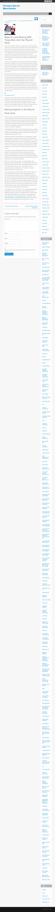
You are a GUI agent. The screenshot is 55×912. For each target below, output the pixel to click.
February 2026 (45, 103)
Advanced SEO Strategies (45, 243)
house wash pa (45, 491)
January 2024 (45, 165)
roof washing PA (45, 769)
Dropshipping (45, 337)
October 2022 (45, 211)
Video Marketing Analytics (46, 851)
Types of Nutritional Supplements (45, 831)
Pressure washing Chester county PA (46, 742)
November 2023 (45, 171)
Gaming (44, 427)
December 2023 (45, 168)
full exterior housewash (44, 424)
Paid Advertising (45, 703)
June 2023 (44, 186)
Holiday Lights (45, 449)
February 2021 (45, 229)
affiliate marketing (46, 247)
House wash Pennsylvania (45, 574)
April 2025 (44, 134)
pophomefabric (45, 723)
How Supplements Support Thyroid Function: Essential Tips (46, 58)
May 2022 (44, 226)
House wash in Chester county (45, 487)
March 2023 (45, 195)
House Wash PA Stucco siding (45, 554)
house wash (45, 464)
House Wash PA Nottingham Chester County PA (45, 536)
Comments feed (45, 899)
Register (44, 889)
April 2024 (44, 155)
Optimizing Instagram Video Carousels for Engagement (46, 38)
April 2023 (44, 192)
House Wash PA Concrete (45, 516)
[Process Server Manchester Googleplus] (45, 1)
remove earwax (45, 757)
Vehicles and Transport (45, 838)
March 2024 (45, 158)
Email (6, 238)
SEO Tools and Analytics (45, 787)
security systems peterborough (46, 777)
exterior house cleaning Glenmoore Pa (45, 385)
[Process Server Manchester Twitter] (51, 1)
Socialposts (44, 806)
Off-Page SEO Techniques (45, 692)
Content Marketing (44, 307)
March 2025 (45, 137)
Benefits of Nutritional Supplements (45, 254)
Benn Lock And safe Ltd (45, 263)
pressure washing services (46, 746)
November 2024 (45, 149)
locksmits (44, 630)
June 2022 (44, 223)
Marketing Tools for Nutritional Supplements (45, 670)
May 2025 (44, 131)
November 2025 (45, 112)
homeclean (44, 461)
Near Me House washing (45, 684)
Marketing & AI (45, 649)
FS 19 (43, 420)
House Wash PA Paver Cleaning (45, 541)
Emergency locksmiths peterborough (45, 376)
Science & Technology (44, 773)
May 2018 (44, 232)
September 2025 (46, 118)
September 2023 (46, 177)
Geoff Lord (44, 72)
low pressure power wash (45, 642)
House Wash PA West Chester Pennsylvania (45, 565)
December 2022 (45, 205)
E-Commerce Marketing (45, 341)
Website (6, 243)
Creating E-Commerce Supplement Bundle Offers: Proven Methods (46, 51)
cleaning (44, 300)
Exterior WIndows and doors (46, 397)
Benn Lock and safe (45, 259)
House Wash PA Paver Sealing (45, 550)
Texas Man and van (9, 95)
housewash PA (45, 592)
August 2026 (45, 85)
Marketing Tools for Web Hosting (45, 675)
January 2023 (45, 201)
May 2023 (44, 189)
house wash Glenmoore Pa (45, 483)
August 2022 (45, 217)
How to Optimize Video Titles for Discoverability (46, 44)
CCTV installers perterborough (45, 288)
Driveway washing (46, 330)
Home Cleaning (45, 453)
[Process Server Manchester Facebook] (47, 1)
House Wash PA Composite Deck (46, 512)
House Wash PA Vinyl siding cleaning (45, 559)
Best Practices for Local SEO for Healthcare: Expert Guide (46, 31)
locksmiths (44, 618)
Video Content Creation (45, 847)
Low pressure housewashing (45, 638)
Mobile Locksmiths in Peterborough (45, 680)
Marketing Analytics (44, 653)
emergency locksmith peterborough (45, 370)
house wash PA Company (45, 508)
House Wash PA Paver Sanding (45, 546)
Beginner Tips (45, 250)
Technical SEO (45, 817)
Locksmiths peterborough (45, 626)
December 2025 (45, 109)
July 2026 (44, 88)
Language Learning (44, 606)
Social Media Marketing (45, 795)
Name (6, 233)
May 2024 (44, 152)
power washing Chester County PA (45, 733)
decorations (44, 327)
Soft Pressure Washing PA (45, 814)
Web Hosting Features (45, 871)
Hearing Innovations (44, 446)
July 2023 (44, 183)
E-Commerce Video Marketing (46, 350)
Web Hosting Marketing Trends (46, 876)
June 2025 (44, 128)
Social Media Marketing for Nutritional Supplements (45, 801)
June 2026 (44, 91)
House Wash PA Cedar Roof (45, 503)
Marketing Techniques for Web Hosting (45, 665)
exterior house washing (45, 390)
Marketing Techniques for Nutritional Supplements (45, 658)
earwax (43, 362)
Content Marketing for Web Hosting (45, 319)
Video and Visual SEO (46, 843)
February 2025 (45, 140)
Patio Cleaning (45, 716)
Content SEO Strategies (45, 323)
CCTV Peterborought (45, 296)
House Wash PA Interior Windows (46, 525)
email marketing (45, 366)
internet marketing (46, 599)
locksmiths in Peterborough (45, 622)
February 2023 (45, 198)
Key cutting (44, 603)
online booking (45, 700)
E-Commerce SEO (45, 345)
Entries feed (45, 896)
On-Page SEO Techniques (45, 696)
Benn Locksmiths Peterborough (46, 270)
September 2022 (46, 214)
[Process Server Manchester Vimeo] (49, 1)
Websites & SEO (46, 879)
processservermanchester (24, 20)
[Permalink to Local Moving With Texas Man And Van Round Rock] (10, 29)
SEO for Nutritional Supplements (45, 782)
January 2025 (45, 143)
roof (43, 766)
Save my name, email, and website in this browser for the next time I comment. (20, 250)
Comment (7, 219)
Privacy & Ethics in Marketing (46, 754)
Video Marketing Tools (46, 860)
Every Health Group (45, 380)
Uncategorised (7, 22)
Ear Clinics (44, 353)
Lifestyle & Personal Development (45, 611)
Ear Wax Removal (46, 359)
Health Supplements (45, 437)
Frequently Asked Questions (46, 416)
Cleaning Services (46, 303)
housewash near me (46, 588)
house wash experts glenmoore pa (45, 479)
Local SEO (44, 615)
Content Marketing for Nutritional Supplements (45, 312)
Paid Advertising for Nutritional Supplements (45, 707)
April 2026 (44, 97)
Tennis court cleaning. (45, 821)
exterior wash (45, 394)
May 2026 (44, 94)
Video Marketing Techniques (46, 855)
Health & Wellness (46, 434)
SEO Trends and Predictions (46, 791)
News (43, 688)
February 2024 (45, 161)
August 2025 (45, 121)
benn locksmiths (45, 267)
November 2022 (45, 208)
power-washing (45, 737)
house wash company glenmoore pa (45, 473)
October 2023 (45, 174)
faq (43, 404)
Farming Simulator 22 (45, 408)
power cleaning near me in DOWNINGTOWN (46, 728)
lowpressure (45, 646)
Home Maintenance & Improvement (45, 457)
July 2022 (44, 220)
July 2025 (44, 125)
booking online (45, 274)
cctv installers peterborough (45, 292)
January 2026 (45, 106)
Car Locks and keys (45, 283)
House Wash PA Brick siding (45, 499)
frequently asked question (46, 412)
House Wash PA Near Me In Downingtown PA (46, 530)
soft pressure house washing (45, 809)
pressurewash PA (46, 750)
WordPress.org (45, 902)
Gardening (44, 430)
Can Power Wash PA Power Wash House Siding (46, 279)
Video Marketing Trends (46, 864)
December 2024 (45, 146)
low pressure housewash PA (45, 634)
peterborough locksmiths (45, 719)
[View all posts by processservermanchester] (30, 20)
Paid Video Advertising (44, 712)
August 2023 (45, 180)
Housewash (44, 580)
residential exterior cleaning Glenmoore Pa (46, 762)
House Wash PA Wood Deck (45, 569)
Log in (43, 893)
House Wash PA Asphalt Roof (45, 495)
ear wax (44, 356)
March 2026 (45, 100)
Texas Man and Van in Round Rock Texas (15, 197)
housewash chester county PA (46, 584)
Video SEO (44, 868)
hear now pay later (45, 441)
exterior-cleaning (46, 401)
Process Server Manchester (11, 7)
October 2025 (45, 115)
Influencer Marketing (44, 596)
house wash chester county (45, 468)
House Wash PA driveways (45, 520)
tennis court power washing (45, 825)
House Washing (45, 577)
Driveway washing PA (46, 334)
